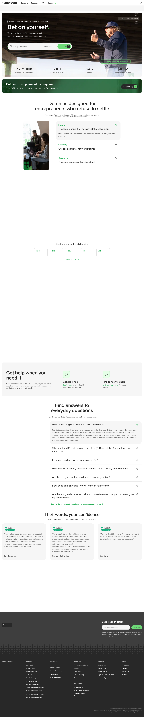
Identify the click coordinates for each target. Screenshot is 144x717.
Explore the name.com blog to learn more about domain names (76, 504)
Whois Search (78, 687)
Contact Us (102, 668)
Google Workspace (32, 678)
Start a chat (67, 385)
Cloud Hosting (30, 668)
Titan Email (29, 675)
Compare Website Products (35, 687)
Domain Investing (55, 671)
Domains (24, 3)
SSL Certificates (31, 681)
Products (34, 3)
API (43, 3)
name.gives (77, 671)
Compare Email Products (34, 691)
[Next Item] (140, 350)
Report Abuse (102, 671)
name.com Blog (79, 675)
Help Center (102, 665)
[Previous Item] (135, 350)
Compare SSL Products (34, 697)
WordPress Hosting (32, 671)
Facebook (125, 665)
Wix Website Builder (32, 684)
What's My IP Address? (81, 690)
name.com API (54, 674)
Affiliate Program (55, 677)
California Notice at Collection (80, 695)
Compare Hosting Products (35, 694)
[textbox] (116, 627)
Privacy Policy (130, 634)
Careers (76, 668)
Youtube (124, 675)
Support (52, 3)
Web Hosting (30, 665)
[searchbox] (24, 46)
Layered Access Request (106, 675)
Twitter (124, 668)
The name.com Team (81, 665)
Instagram (125, 671)
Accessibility (102, 678)
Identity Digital (114, 710)
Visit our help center (111, 385)
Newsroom (77, 678)
